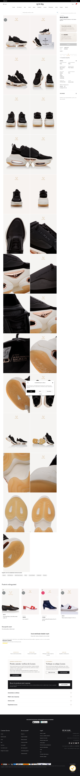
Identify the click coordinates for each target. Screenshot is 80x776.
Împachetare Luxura (12, 704)
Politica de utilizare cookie (44, 740)
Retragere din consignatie (4, 750)
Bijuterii (34, 7)
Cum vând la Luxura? (4, 747)
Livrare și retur (11, 700)
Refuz (40, 391)
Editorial (66, 7)
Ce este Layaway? (64, 684)
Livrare (2, 739)
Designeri (61, 7)
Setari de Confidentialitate (44, 747)
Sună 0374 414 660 (51, 672)
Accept (31, 391)
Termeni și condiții (42, 733)
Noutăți (13, 7)
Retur (1, 742)
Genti (25, 7)
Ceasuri (29, 7)
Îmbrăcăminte (51, 7)
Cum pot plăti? (23, 745)
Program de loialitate (24, 736)
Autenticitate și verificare (13, 692)
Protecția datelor (42, 742)
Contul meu (2, 745)
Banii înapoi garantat (24, 747)
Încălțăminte (39, 7)
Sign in (73, 4)
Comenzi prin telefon (24, 742)
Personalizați (49, 391)
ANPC (41, 749)
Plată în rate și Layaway (13, 696)
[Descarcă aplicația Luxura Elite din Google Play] (44, 722)
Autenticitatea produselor (25, 750)
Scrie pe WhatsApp (63, 672)
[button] (52, 382)
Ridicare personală (24, 739)
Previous (76, 644)
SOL (40, 751)
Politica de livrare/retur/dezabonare (45, 744)
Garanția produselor (24, 753)
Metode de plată (3, 736)
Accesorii (45, 7)
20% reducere (19, 7)
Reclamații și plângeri (43, 756)
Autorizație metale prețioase (44, 754)
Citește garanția (15, 675)
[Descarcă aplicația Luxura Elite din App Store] (36, 722)
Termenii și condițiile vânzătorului (45, 735)
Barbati (56, 7)
